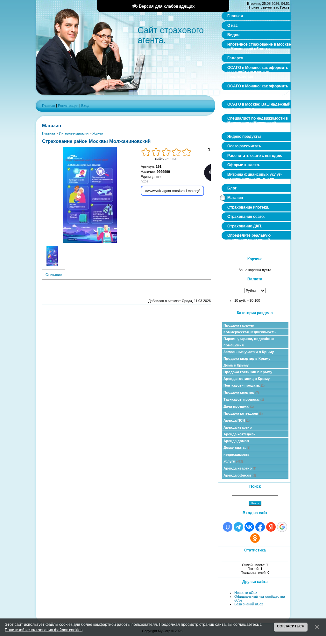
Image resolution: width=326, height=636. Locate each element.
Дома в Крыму (236, 365)
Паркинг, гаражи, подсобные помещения (248, 342)
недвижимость (236, 454)
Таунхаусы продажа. (243, 399)
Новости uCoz (245, 593)
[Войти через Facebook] (260, 527)
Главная (48, 105)
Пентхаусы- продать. (244, 385)
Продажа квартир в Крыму (246, 358)
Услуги (233, 461)
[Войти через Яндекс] (271, 527)
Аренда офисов (239, 475)
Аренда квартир (237, 427)
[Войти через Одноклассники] (255, 538)
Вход (85, 105)
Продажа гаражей (238, 325)
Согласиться (290, 626)
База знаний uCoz (248, 604)
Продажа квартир (241, 392)
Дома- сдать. (236, 447)
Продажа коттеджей (243, 413)
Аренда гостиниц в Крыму (246, 379)
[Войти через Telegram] (238, 527)
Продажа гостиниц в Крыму (247, 372)
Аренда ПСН (236, 420)
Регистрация (68, 105)
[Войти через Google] (282, 527)
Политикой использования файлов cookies (43, 630)
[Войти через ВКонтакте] (249, 527)
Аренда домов (236, 441)
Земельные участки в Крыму (248, 352)
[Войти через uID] (227, 527)
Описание (54, 275)
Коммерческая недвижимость (249, 332)
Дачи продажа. (238, 406)
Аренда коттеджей (239, 434)
